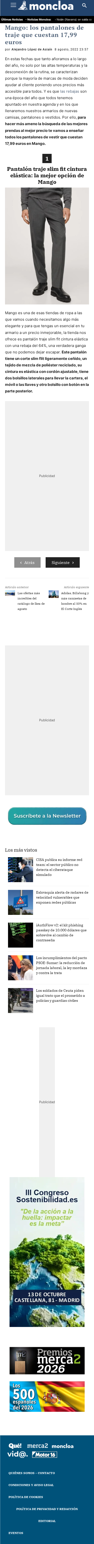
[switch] (75, 775)
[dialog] (47, 772)
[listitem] (47, 763)
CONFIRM (30, 862)
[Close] (84, 674)
